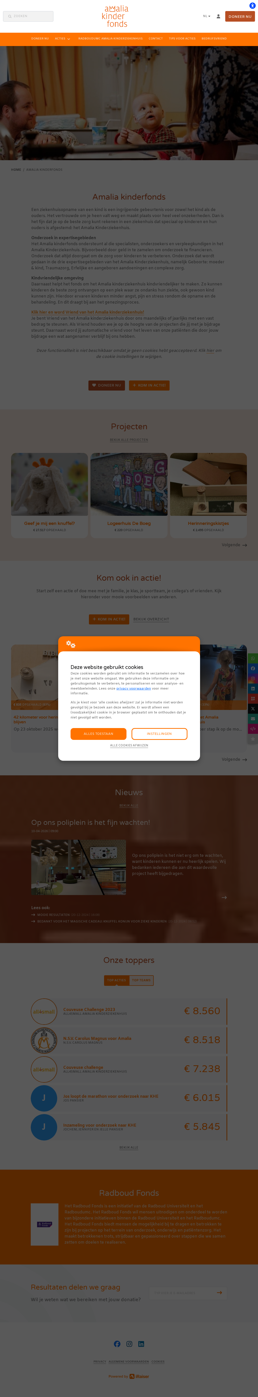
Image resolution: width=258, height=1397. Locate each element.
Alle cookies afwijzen (129, 746)
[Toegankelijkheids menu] (252, 6)
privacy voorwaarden (133, 689)
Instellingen (159, 734)
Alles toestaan (98, 734)
